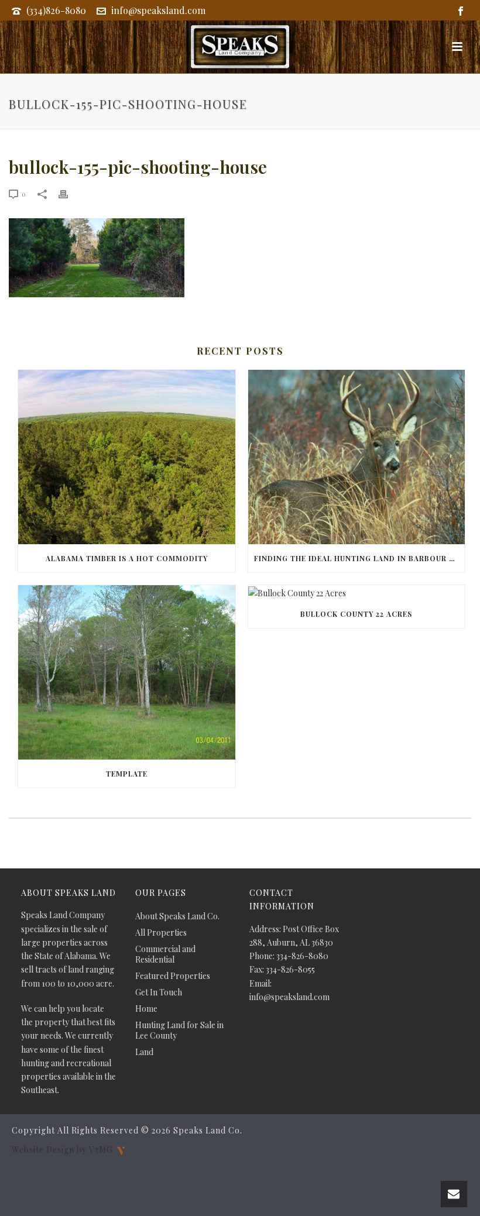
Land (144, 1052)
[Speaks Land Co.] (240, 46)
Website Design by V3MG (63, 1149)
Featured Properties (172, 976)
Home (146, 1009)
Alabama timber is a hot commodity (127, 558)
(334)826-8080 (56, 10)
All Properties (161, 933)
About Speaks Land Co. (177, 916)
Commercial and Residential (165, 954)
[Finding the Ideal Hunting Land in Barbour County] (356, 457)
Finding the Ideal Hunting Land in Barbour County (359, 558)
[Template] (126, 672)
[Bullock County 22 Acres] (356, 592)
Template (127, 773)
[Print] (69, 193)
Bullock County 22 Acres (356, 614)
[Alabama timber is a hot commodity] (126, 457)
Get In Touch (158, 992)
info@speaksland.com (158, 10)
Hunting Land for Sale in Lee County (179, 1030)
